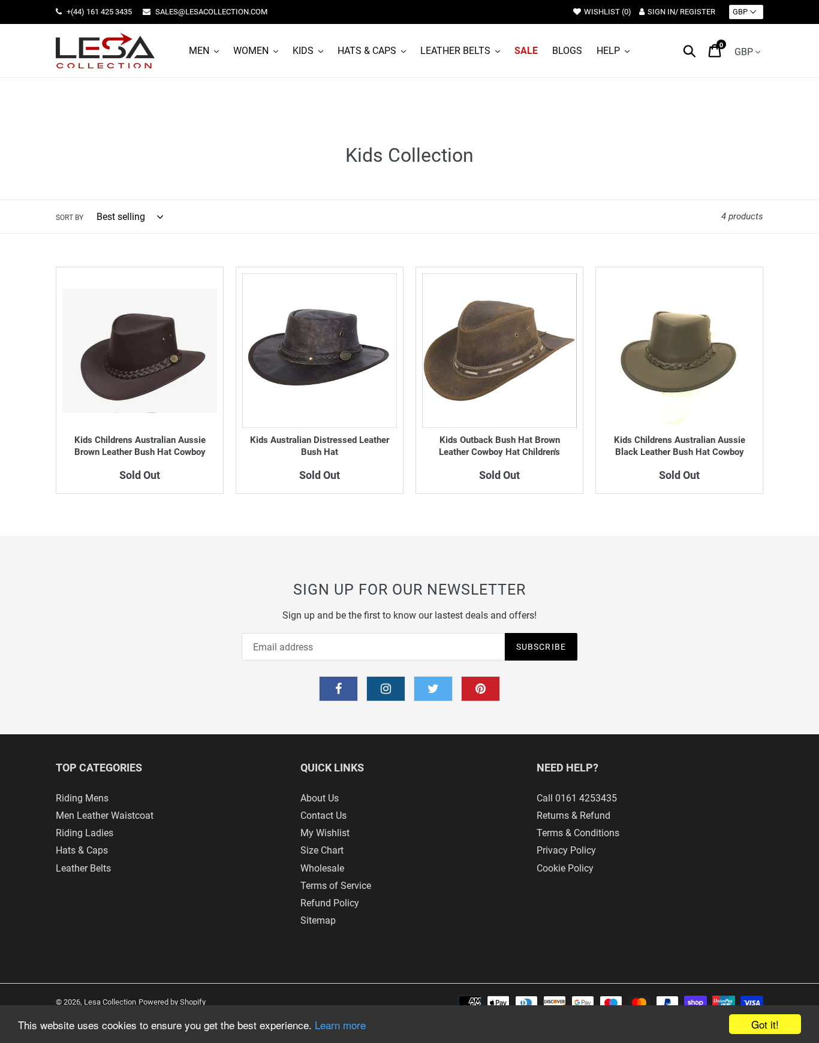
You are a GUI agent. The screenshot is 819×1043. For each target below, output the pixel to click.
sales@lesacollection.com (210, 11)
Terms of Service (335, 885)
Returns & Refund (573, 815)
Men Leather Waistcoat (104, 815)
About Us (319, 798)
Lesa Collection (110, 1001)
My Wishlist (325, 833)
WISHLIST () (607, 11)
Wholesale (322, 868)
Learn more (340, 1024)
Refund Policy (329, 903)
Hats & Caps (82, 850)
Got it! (765, 1024)
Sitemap (318, 920)
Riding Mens (82, 798)
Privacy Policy (566, 850)
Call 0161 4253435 (577, 798)
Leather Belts (83, 868)
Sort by (69, 217)
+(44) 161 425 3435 (98, 11)
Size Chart (322, 850)
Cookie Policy (565, 868)
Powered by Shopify (172, 1001)
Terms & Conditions (578, 833)
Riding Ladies (84, 833)
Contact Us (323, 815)
